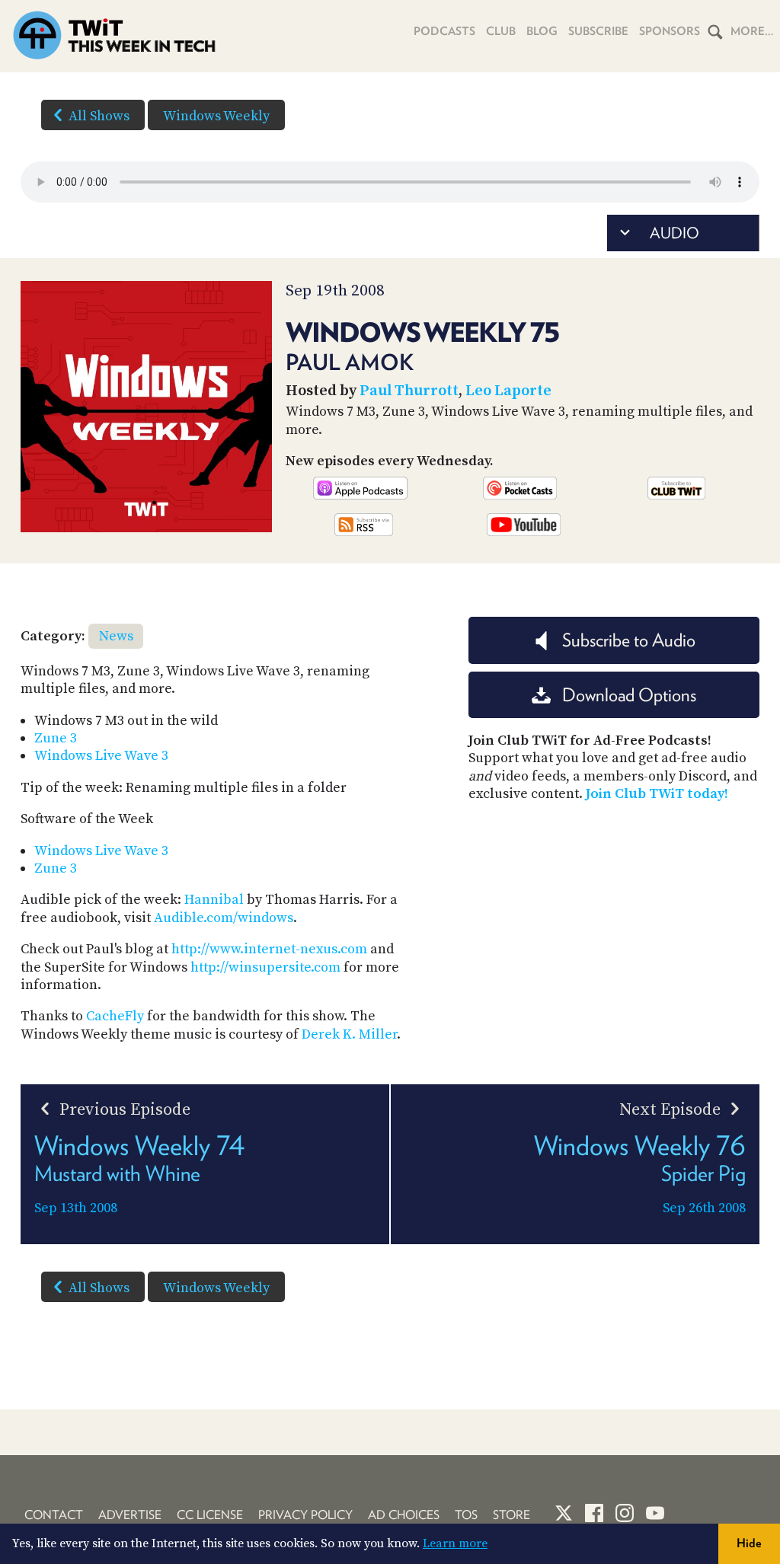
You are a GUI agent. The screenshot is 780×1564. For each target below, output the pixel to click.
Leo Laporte (508, 391)
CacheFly (115, 1016)
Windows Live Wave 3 (101, 755)
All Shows (99, 116)
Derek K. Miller (349, 1034)
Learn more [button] (455, 1543)
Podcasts (444, 31)
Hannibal (214, 899)
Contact (53, 1515)
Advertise (129, 1515)
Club (501, 31)
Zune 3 (55, 738)
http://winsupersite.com (265, 967)
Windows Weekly (216, 116)
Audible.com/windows (223, 918)
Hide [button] (749, 1543)
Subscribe (598, 31)
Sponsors (669, 31)
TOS (466, 1515)
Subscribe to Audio (628, 640)
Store (511, 1515)
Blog (542, 31)
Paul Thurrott (409, 391)
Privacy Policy (305, 1515)
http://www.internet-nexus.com (269, 949)
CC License (210, 1515)
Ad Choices (404, 1515)
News (116, 636)
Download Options (629, 695)
